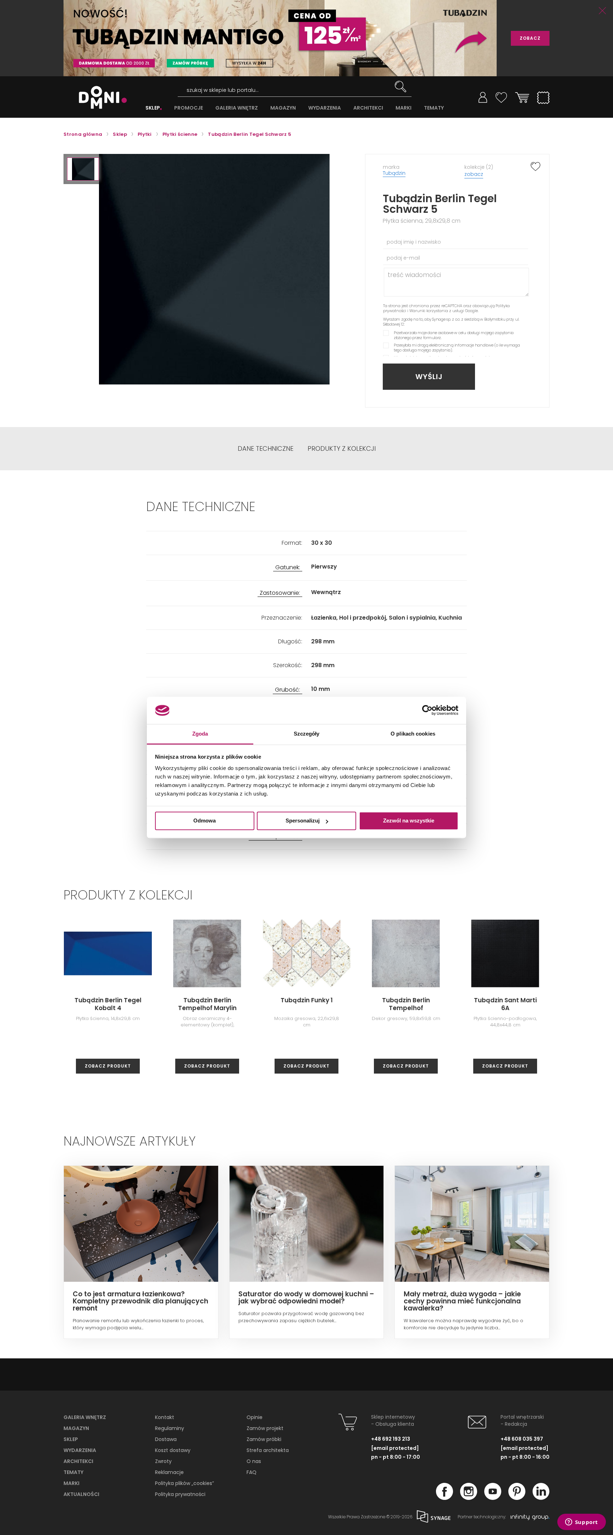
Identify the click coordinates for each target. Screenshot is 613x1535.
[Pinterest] (516, 1498)
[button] (83, 169)
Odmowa (204, 821)
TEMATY (434, 108)
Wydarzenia (79, 1450)
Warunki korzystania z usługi (436, 311)
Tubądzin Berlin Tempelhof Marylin (207, 1004)
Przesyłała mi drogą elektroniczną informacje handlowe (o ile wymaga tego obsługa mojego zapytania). (457, 348)
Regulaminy (169, 1428)
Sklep (70, 1439)
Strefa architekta (268, 1450)
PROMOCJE (188, 108)
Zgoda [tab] (200, 734)
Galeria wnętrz (84, 1417)
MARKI (404, 108)
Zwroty (163, 1461)
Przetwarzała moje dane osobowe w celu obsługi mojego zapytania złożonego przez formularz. (454, 335)
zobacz (473, 174)
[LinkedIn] (541, 1498)
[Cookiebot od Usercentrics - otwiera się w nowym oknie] (427, 710)
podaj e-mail (403, 257)
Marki (71, 1483)
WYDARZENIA (324, 108)
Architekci (78, 1461)
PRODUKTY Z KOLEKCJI (342, 449)
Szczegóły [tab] (307, 734)
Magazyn (76, 1428)
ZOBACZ (530, 38)
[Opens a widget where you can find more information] (581, 1522)
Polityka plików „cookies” (184, 1483)
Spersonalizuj (303, 821)
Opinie (255, 1417)
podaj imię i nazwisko (414, 241)
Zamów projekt (265, 1428)
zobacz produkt (108, 1066)
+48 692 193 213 (390, 1438)
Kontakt (164, 1417)
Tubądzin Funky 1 (307, 1000)
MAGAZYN (283, 108)
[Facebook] (444, 1498)
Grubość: (287, 690)
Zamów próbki (264, 1439)
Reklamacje (169, 1472)
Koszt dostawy (172, 1450)
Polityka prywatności (180, 1494)
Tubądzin (394, 173)
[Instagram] (468, 1498)
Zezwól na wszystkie (408, 821)
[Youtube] (492, 1498)
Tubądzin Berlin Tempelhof (406, 1004)
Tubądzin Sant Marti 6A (505, 1004)
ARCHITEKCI (368, 108)
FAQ (251, 1472)
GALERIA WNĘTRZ (236, 108)
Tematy (73, 1472)
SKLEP (152, 108)
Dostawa (166, 1439)
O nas (254, 1461)
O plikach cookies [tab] (413, 734)
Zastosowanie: (280, 593)
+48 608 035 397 (522, 1438)
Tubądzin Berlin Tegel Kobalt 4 (108, 1004)
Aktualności (81, 1494)
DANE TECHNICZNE (265, 449)
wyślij (429, 377)
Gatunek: (287, 567)
